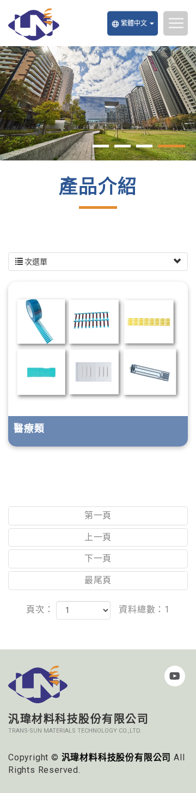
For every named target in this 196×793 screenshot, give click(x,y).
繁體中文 (129, 23)
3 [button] (144, 146)
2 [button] (122, 146)
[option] (98, 103)
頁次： (39, 609)
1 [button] (101, 146)
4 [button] (171, 146)
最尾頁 (98, 580)
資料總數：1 (144, 609)
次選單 (35, 261)
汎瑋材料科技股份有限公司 (34, 24)
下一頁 (98, 558)
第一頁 (98, 515)
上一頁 (98, 537)
